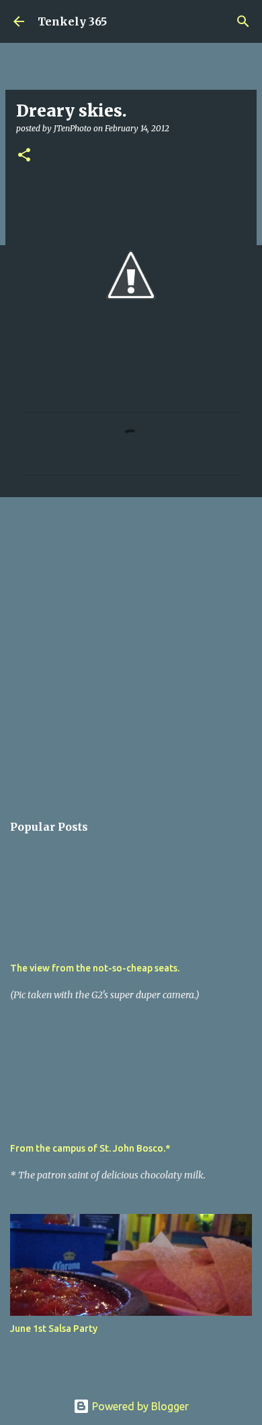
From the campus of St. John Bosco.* (90, 1148)
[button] (24, 156)
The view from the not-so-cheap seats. (94, 968)
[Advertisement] (131, 647)
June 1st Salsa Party (53, 1328)
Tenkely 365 (72, 21)
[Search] (243, 21)
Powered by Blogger (139, 1406)
